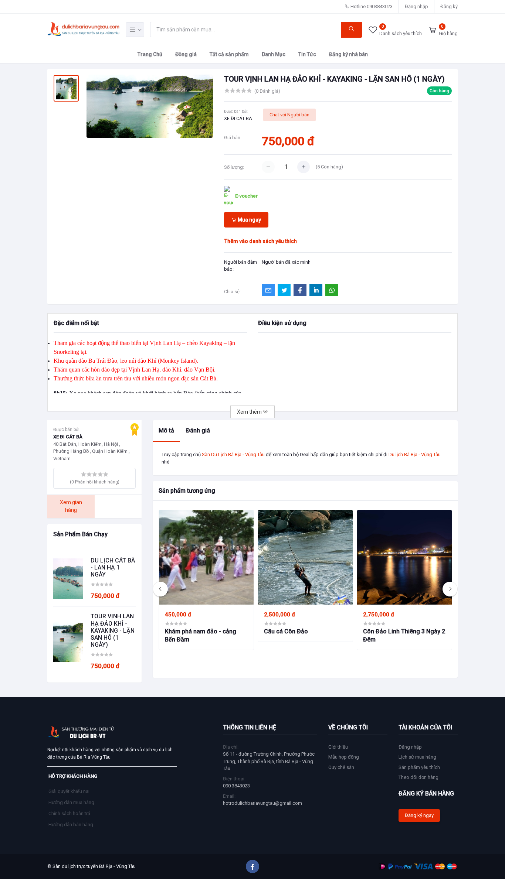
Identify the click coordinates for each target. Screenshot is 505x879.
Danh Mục (273, 54)
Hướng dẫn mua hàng (71, 802)
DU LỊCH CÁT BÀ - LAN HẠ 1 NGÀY (113, 567)
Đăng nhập (416, 6)
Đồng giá (186, 54)
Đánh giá (198, 430)
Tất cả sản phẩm (229, 54)
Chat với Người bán (289, 114)
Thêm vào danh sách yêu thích (260, 241)
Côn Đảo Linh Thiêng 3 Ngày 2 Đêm (404, 635)
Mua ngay (249, 220)
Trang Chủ (150, 54)
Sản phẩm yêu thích (419, 767)
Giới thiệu (338, 747)
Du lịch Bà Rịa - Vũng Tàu (415, 454)
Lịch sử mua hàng (417, 757)
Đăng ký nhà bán (348, 54)
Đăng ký (449, 6)
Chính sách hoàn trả (69, 813)
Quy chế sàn (341, 767)
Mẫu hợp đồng (343, 757)
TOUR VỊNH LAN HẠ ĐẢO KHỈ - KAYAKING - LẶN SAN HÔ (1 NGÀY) (113, 630)
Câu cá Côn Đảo (286, 631)
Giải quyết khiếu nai (68, 791)
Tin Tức (307, 54)
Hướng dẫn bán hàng (70, 824)
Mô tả (166, 430)
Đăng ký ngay (419, 815)
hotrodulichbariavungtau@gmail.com (262, 803)
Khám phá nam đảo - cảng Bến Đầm (200, 635)
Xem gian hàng (71, 506)
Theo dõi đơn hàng (418, 777)
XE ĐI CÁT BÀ (238, 118)
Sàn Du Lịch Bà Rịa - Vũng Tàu (233, 454)
